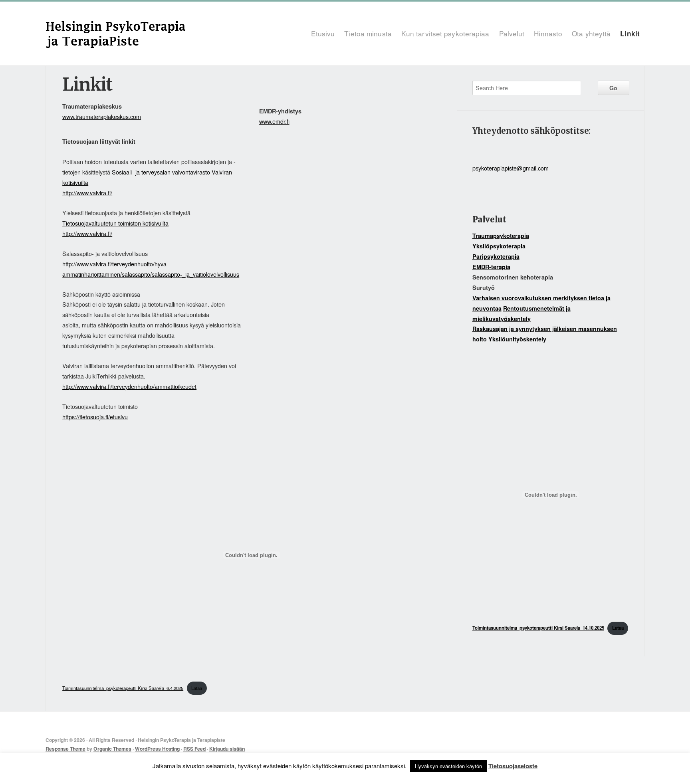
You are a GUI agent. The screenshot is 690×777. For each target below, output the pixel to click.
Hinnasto (548, 33)
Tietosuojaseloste (512, 765)
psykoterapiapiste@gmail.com (510, 168)
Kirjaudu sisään (227, 748)
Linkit (630, 33)
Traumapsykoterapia (500, 236)
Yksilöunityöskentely (517, 339)
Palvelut (512, 33)
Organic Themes (112, 748)
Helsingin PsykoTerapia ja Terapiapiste (158, 33)
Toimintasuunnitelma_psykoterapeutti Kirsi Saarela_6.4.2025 (122, 688)
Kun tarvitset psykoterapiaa (445, 33)
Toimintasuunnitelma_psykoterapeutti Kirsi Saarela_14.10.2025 (538, 627)
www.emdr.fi (274, 121)
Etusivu (323, 33)
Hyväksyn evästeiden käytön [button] (448, 766)
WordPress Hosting (157, 748)
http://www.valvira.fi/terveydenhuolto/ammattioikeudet (129, 386)
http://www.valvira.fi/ (87, 192)
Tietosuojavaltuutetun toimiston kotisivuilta (115, 223)
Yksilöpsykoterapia (498, 246)
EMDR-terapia (491, 267)
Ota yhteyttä (591, 33)
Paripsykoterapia (495, 256)
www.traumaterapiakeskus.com (101, 116)
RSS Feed (194, 748)
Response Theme (65, 748)
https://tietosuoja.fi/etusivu (95, 416)
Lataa (196, 688)
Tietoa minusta (367, 33)
